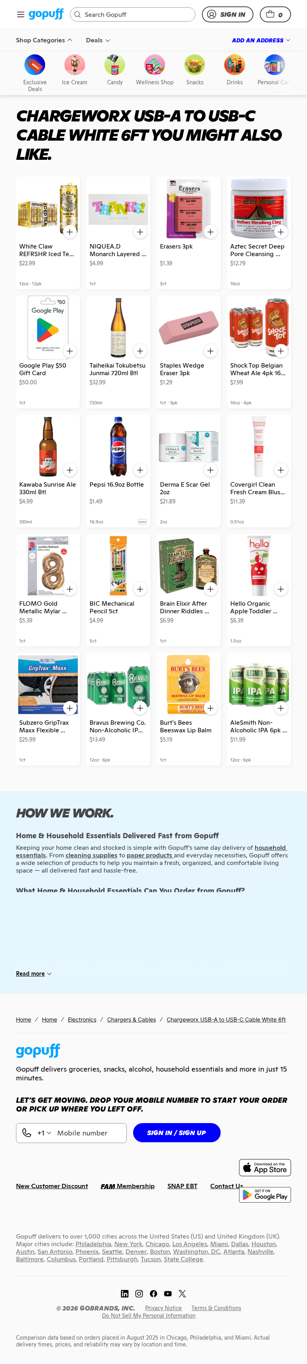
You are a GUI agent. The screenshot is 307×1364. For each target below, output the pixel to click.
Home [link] (23, 1019)
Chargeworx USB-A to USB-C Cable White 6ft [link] (226, 1019)
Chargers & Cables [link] (131, 1019)
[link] (46, 14)
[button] (275, 14)
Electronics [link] (82, 1019)
